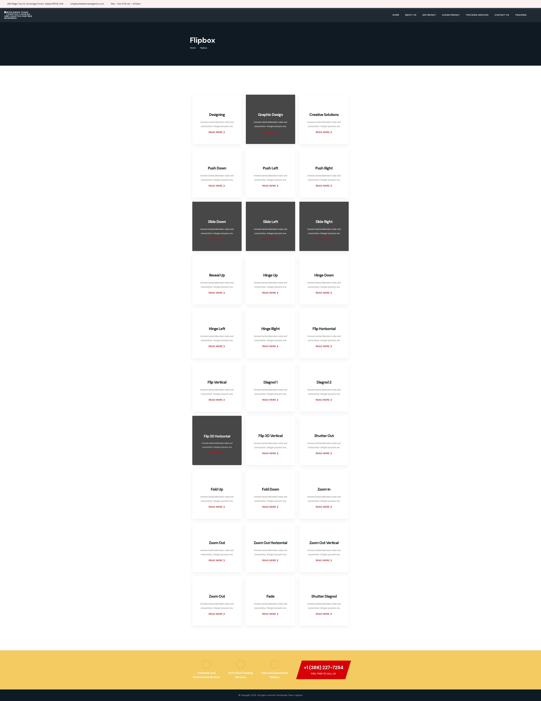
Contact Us (502, 15)
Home (396, 15)
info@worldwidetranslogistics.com (87, 3)
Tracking (520, 15)
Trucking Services (477, 15)
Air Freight (429, 15)
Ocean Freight (451, 15)
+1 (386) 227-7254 (323, 667)
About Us (410, 15)
